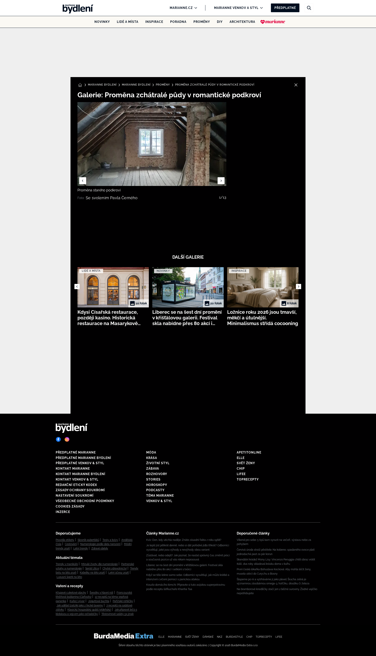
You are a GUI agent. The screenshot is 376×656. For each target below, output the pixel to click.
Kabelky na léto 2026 (92, 572)
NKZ (219, 636)
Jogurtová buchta (98, 601)
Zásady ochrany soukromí (80, 490)
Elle (241, 458)
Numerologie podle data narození (100, 544)
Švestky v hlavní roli (101, 592)
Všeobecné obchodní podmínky (85, 501)
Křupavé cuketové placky (71, 592)
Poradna (178, 22)
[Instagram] (67, 439)
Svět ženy (246, 463)
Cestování (71, 544)
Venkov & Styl (159, 501)
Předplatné (285, 8)
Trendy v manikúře (67, 564)
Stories (153, 479)
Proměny (201, 22)
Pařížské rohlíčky (123, 601)
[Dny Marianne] (272, 22)
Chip (241, 468)
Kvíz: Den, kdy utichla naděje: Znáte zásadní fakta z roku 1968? (183, 539)
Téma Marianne (160, 495)
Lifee (241, 474)
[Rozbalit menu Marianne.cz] (194, 8)
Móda (151, 452)
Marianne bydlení (136, 84)
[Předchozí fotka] (82, 180)
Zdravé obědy (99, 548)
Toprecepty (248, 479)
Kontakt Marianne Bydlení (80, 474)
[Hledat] (309, 7)
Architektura (242, 22)
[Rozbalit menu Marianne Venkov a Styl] (260, 8)
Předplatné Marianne (76, 452)
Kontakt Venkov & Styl (77, 479)
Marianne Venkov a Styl (236, 8)
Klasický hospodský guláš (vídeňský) (89, 609)
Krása (151, 458)
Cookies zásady (70, 506)
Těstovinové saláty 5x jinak (117, 614)
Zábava (152, 468)
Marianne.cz (181, 8)
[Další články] (298, 286)
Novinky (102, 22)
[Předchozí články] (77, 286)
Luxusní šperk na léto (69, 576)
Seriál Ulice (92, 568)
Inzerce (63, 512)
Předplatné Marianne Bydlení (83, 458)
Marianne (175, 636)
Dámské (208, 636)
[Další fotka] (221, 180)
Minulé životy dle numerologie (99, 564)
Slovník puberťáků (88, 539)
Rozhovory (156, 474)
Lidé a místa (127, 22)
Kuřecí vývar (77, 601)
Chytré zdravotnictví (114, 568)
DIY (220, 22)
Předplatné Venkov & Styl (80, 463)
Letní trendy (80, 548)
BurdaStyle (234, 636)
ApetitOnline (249, 452)
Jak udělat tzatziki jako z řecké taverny (80, 605)
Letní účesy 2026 (118, 572)
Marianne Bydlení (102, 84)
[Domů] (77, 7)
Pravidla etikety (65, 539)
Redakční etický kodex (76, 485)
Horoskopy (156, 485)
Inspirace (154, 22)
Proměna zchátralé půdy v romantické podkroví (214, 84)
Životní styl (158, 463)
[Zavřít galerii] (296, 85)
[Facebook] (58, 439)
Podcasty (155, 490)
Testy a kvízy (110, 539)
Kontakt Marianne (73, 468)
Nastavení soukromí (75, 495)
